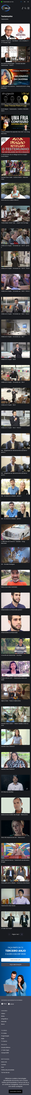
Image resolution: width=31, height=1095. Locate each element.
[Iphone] (4, 1004)
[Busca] (25, 8)
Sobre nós (4, 1062)
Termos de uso (5, 1072)
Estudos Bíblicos (5, 1047)
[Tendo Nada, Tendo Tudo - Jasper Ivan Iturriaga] (15, 213)
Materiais (3, 1021)
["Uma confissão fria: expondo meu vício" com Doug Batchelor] (15, 122)
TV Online (4, 1033)
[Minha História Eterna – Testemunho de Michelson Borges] (15, 851)
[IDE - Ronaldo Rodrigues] (15, 555)
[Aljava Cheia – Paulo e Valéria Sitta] (15, 691)
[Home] (8, 8)
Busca (3, 1024)
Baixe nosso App (15, 960)
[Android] (11, 1004)
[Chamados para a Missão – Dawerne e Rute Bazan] (15, 874)
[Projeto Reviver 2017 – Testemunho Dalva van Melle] (15, 669)
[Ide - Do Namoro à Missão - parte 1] (15, 509)
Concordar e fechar (15, 1091)
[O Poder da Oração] (15, 919)
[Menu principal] (28, 8)
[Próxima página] (21, 934)
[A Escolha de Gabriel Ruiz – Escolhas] (15, 646)
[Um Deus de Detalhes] (15, 782)
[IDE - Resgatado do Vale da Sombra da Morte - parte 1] (15, 464)
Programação (5, 1036)
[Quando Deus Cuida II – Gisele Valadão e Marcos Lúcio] (15, 714)
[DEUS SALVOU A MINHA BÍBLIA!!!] (15, 191)
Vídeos (3, 1013)
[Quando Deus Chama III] (15, 760)
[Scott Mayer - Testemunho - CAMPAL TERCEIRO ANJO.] (15, 100)
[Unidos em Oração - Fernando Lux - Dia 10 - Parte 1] (15, 259)
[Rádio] (22, 8)
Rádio (2, 1038)
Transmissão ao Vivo (8, 1)
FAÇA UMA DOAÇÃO (15, 964)
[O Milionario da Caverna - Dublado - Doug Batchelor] (15, 532)
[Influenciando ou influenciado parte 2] (15, 600)
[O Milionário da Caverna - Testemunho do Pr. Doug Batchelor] (15, 77)
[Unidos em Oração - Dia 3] (15, 395)
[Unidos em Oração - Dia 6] (15, 350)
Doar (2, 1067)
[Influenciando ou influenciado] (15, 623)
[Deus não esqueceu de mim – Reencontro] (15, 828)
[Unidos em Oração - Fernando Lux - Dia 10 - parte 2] (15, 236)
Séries (3, 1016)
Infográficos (4, 1019)
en (24, 1)
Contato (3, 1064)
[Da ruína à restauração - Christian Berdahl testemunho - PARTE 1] (15, 54)
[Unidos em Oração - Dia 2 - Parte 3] (15, 418)
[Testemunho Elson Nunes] (15, 896)
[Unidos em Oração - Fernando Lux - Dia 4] (15, 373)
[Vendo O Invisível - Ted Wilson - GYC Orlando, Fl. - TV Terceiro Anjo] (15, 31)
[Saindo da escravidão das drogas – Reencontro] (15, 805)
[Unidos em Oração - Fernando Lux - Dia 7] (15, 327)
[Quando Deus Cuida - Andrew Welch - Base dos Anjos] (15, 168)
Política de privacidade (7, 1070)
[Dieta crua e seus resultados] (15, 578)
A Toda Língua (5, 1050)
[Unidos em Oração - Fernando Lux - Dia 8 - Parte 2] (15, 282)
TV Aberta (4, 1041)
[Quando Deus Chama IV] (15, 737)
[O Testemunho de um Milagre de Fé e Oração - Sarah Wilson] (15, 145)
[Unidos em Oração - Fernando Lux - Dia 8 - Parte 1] (15, 304)
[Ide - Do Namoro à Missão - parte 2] (15, 487)
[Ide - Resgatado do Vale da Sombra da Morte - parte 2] (15, 441)
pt (21, 1)
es (28, 1)
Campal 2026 (5, 1053)
